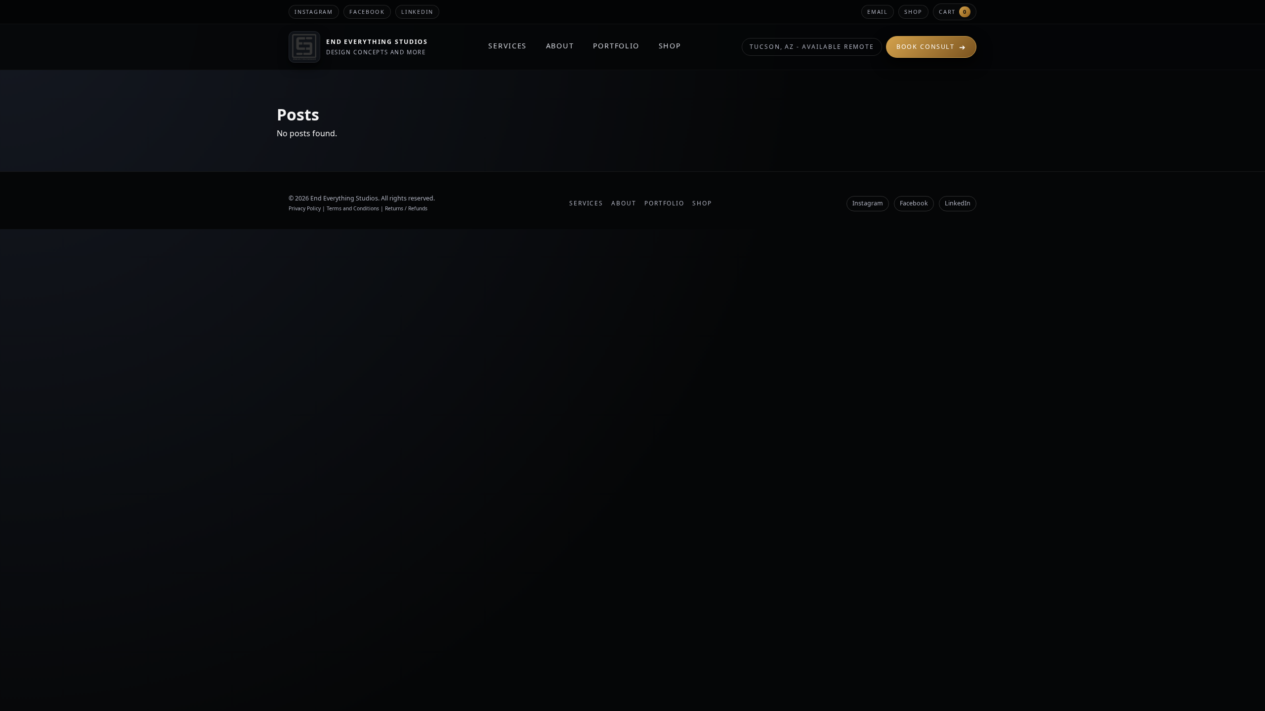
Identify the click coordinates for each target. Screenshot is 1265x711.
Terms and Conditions (353, 208)
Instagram (314, 11)
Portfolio (616, 45)
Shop (913, 11)
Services (507, 45)
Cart (953, 11)
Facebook (367, 11)
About (560, 45)
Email (877, 11)
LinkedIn (957, 203)
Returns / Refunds (406, 208)
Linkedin (417, 11)
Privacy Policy (305, 208)
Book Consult (931, 47)
